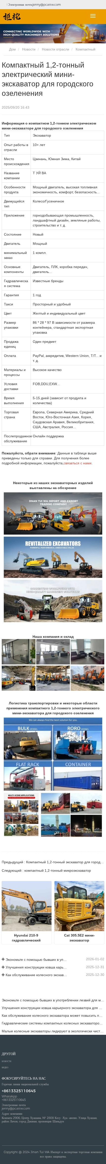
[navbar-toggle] (93, 16)
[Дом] (12, 16)
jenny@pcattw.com (16, 1108)
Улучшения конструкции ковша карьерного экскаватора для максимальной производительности (36, 967)
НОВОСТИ (6, 1061)
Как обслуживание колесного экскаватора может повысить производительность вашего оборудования (36, 975)
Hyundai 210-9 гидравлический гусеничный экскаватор (26, 938)
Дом (12, 49)
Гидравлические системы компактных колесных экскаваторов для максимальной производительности (53, 1023)
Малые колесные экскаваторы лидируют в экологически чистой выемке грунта (53, 1031)
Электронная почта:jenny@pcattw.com (34, 4)
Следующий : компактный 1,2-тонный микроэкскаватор (46, 870)
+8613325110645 (19, 1091)
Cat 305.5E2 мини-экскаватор (79, 937)
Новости (28, 49)
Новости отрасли (55, 49)
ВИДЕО (5, 1067)
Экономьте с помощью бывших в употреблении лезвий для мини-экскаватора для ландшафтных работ (36, 960)
